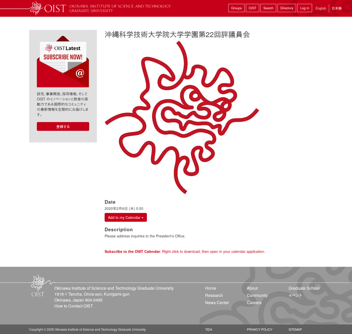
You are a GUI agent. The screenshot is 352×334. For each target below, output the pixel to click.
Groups (236, 8)
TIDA (208, 329)
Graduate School (304, 288)
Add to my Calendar (124, 217)
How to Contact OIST (73, 306)
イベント (295, 295)
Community (257, 295)
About (252, 288)
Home (210, 288)
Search (268, 8)
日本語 (337, 8)
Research (214, 295)
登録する (63, 126)
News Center (217, 302)
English (321, 8)
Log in (304, 8)
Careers (254, 302)
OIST (252, 8)
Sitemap (295, 329)
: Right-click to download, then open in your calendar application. (185, 251)
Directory (286, 8)
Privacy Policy (259, 329)
